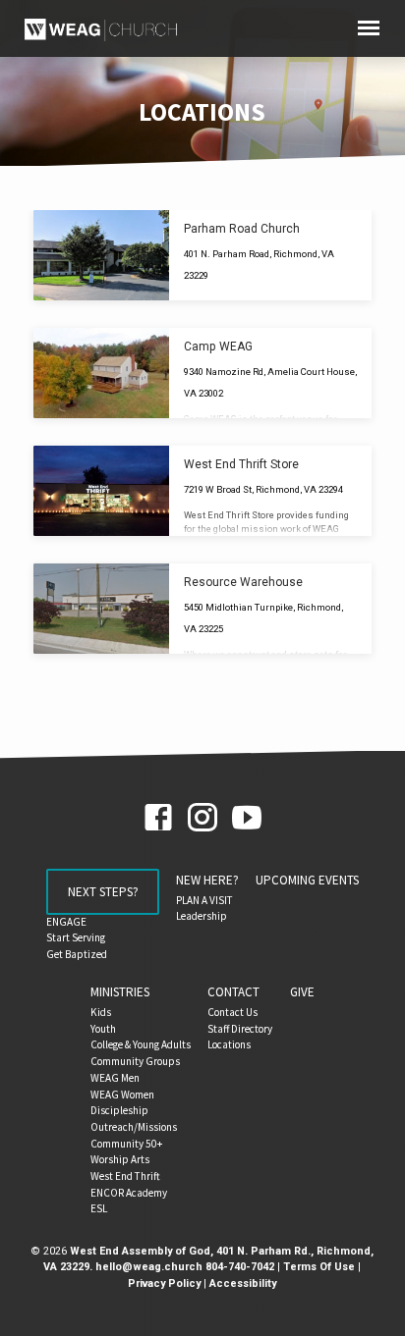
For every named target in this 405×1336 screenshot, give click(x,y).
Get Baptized (76, 954)
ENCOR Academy (128, 1193)
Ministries (119, 992)
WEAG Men (115, 1078)
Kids (100, 1012)
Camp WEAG (218, 346)
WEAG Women (122, 1094)
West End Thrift (125, 1176)
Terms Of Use (319, 1266)
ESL (98, 1208)
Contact (233, 992)
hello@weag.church (148, 1266)
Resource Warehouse (243, 582)
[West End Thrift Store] (101, 491)
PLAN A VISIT (204, 900)
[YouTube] (246, 818)
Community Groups (135, 1061)
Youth (103, 1029)
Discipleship (119, 1110)
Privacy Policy (164, 1283)
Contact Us (232, 1012)
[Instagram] (202, 818)
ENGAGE (66, 922)
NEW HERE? (207, 880)
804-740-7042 (239, 1266)
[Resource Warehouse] (101, 608)
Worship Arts (119, 1159)
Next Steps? (102, 891)
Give (302, 992)
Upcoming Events (307, 880)
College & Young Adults (140, 1044)
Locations (229, 1044)
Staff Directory (239, 1029)
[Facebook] (158, 818)
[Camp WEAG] (101, 373)
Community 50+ (126, 1143)
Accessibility (242, 1283)
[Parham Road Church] (101, 255)
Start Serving (75, 937)
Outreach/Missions (133, 1127)
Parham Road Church (242, 229)
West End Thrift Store (241, 464)
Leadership (201, 916)
